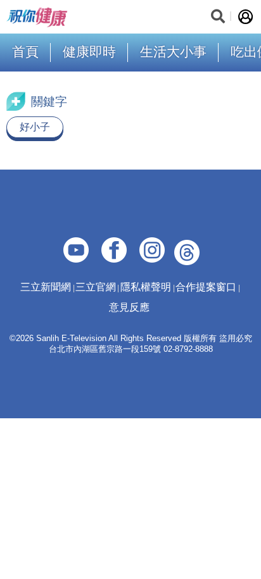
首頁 (25, 51)
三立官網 (95, 287)
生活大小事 (173, 51)
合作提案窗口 (205, 287)
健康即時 (89, 51)
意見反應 (129, 307)
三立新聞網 (45, 287)
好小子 (35, 126)
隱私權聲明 (145, 287)
